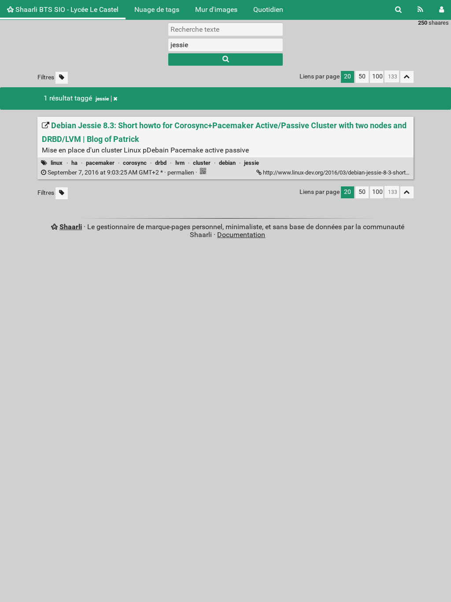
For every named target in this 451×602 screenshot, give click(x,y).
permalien (121, 172)
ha (74, 163)
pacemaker (100, 163)
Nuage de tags (156, 9)
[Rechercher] (398, 9)
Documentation (241, 234)
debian (227, 163)
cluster (202, 163)
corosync (135, 163)
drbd (160, 163)
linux (57, 163)
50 (362, 76)
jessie (102, 99)
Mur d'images (216, 9)
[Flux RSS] (420, 9)
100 (377, 76)
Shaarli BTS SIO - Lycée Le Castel (66, 9)
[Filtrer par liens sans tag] (61, 78)
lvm (180, 163)
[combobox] (225, 44)
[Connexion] (441, 9)
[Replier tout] (407, 77)
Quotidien (268, 9)
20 (347, 76)
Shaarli (70, 227)
